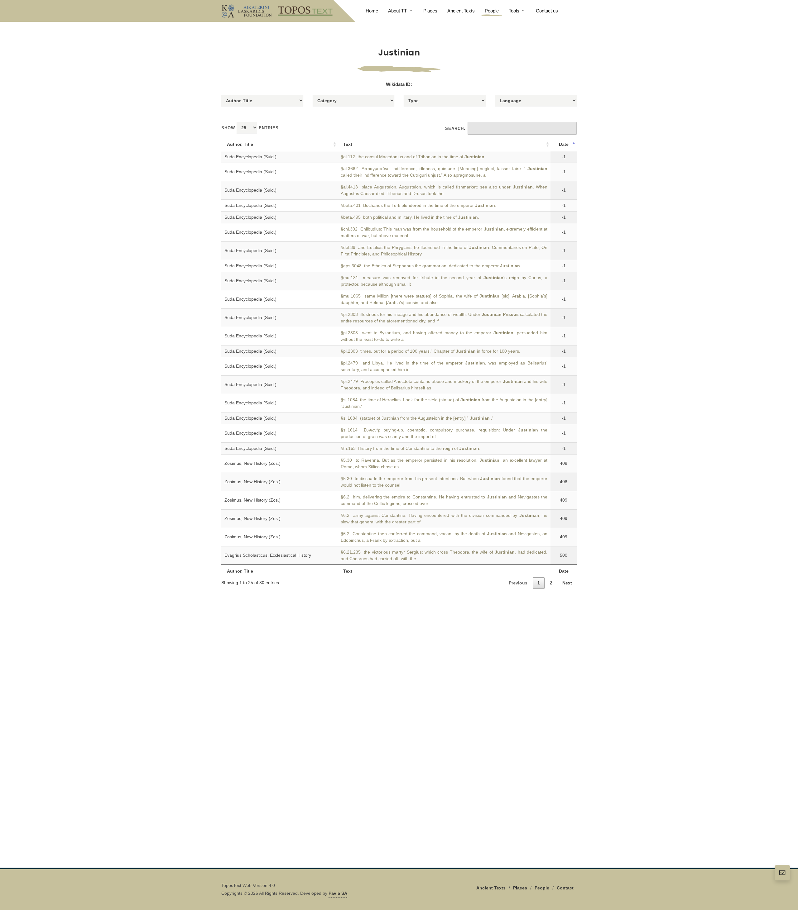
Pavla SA (338, 893)
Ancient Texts (491, 887)
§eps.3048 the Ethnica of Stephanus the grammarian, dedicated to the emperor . (431, 265)
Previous (518, 582)
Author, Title (240, 144)
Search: (455, 128)
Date (564, 144)
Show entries (250, 128)
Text (347, 144)
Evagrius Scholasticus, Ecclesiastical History (267, 555)
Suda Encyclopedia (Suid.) (250, 156)
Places (520, 887)
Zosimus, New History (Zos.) (252, 463)
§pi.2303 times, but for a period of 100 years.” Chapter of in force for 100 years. (430, 351)
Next (567, 582)
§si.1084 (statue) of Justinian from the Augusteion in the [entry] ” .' (417, 418)
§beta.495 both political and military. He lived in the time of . (410, 217)
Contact (565, 887)
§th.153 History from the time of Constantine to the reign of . (410, 448)
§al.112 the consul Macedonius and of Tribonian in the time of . (413, 156)
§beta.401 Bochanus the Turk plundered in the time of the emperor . (418, 205)
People (542, 887)
